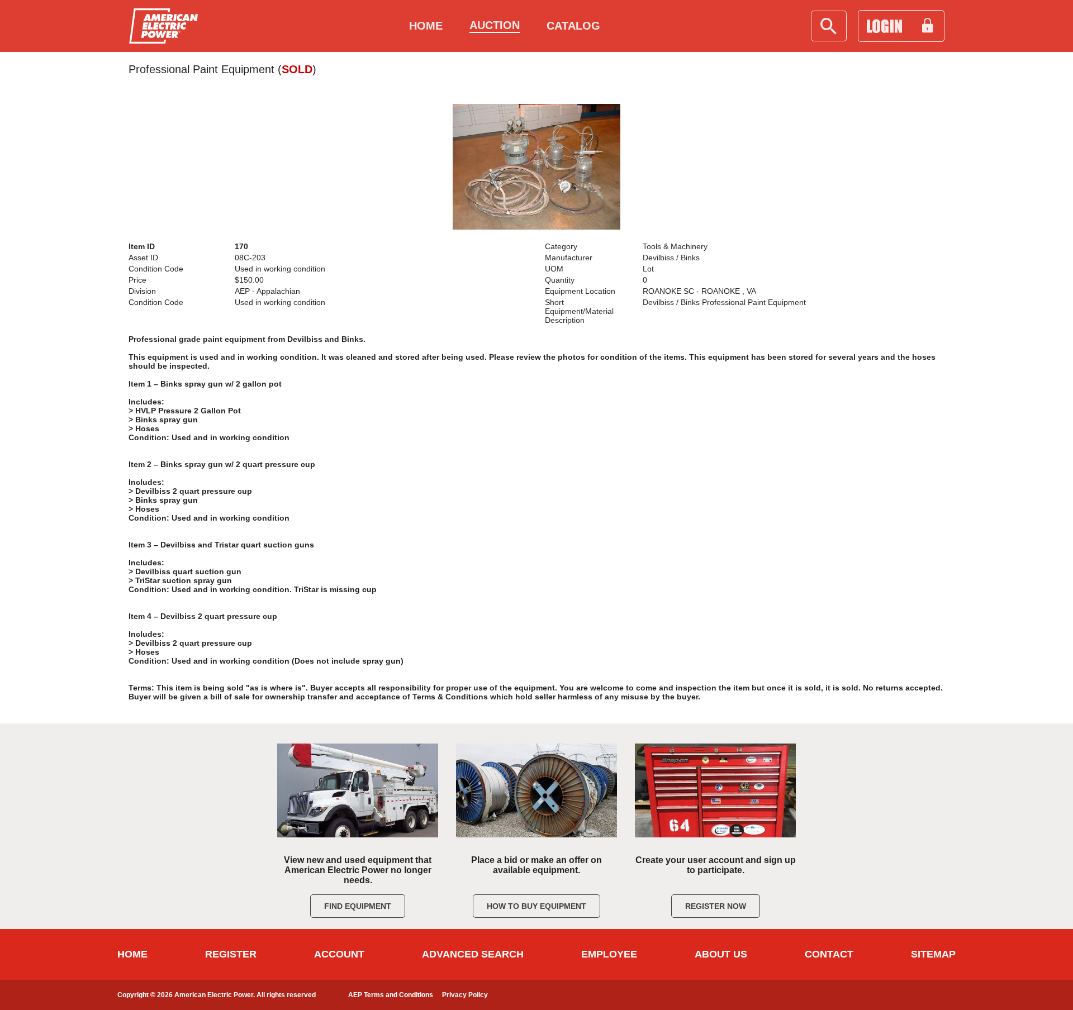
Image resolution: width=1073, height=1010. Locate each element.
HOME (132, 954)
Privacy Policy (465, 995)
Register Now (715, 906)
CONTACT (829, 954)
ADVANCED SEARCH (473, 954)
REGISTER (231, 954)
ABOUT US (721, 954)
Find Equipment (357, 906)
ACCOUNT (339, 954)
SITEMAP (933, 954)
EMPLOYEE (609, 954)
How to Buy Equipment (536, 906)
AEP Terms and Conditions (390, 995)
